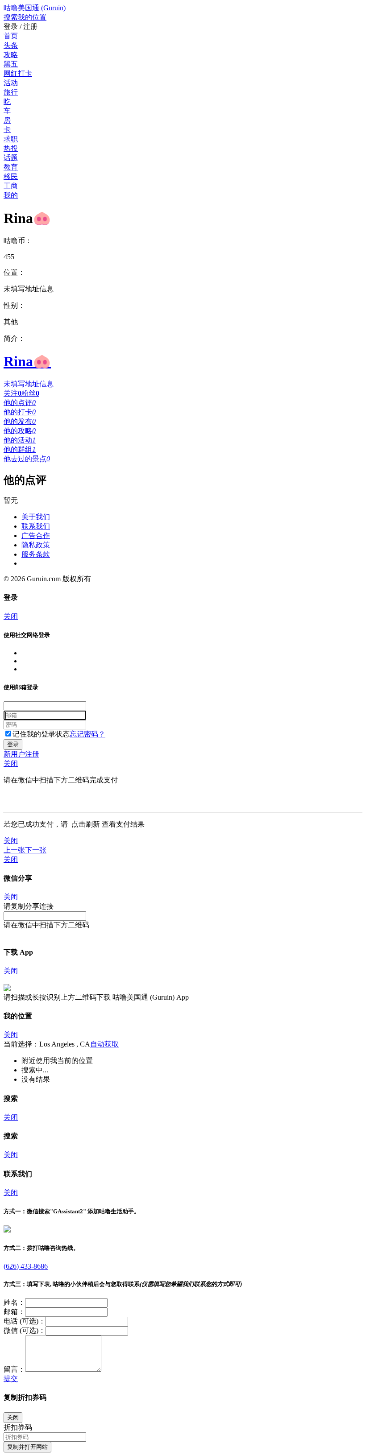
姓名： (14, 1302)
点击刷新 (85, 824)
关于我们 (35, 517)
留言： (14, 1369)
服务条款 (35, 554)
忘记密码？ (87, 734)
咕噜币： (18, 240)
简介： (14, 338)
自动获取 (104, 1044)
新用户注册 (21, 754)
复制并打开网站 (27, 1447)
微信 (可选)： (25, 1330)
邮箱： (14, 1311)
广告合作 (35, 535)
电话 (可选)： (25, 1321)
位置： (14, 272)
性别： (14, 305)
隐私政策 (35, 545)
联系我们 (35, 526)
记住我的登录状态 (41, 734)
